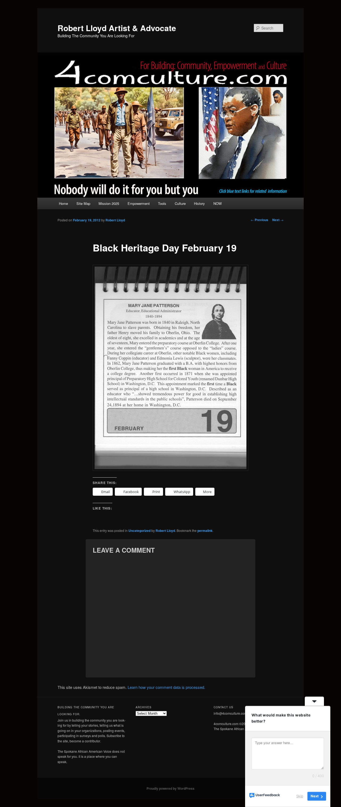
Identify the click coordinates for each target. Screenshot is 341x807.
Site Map (83, 203)
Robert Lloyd (115, 220)
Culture (180, 203)
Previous (259, 219)
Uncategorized (139, 530)
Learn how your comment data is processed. (166, 687)
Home (63, 203)
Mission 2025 (109, 203)
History (199, 203)
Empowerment (139, 203)
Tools (162, 203)
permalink (205, 530)
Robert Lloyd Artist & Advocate (117, 28)
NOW (217, 203)
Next (277, 219)
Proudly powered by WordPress (170, 788)
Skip (299, 796)
